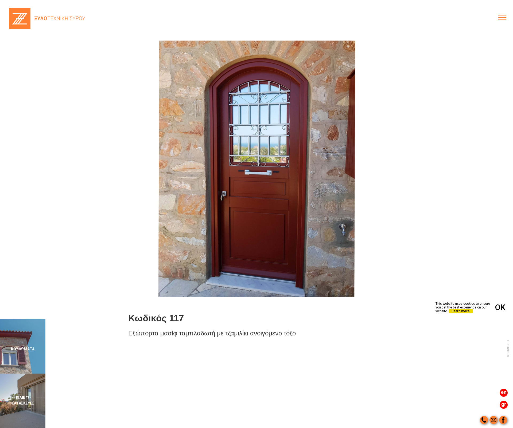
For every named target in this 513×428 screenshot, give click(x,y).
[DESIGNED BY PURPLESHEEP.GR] (508, 360)
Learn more (461, 311)
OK (500, 307)
